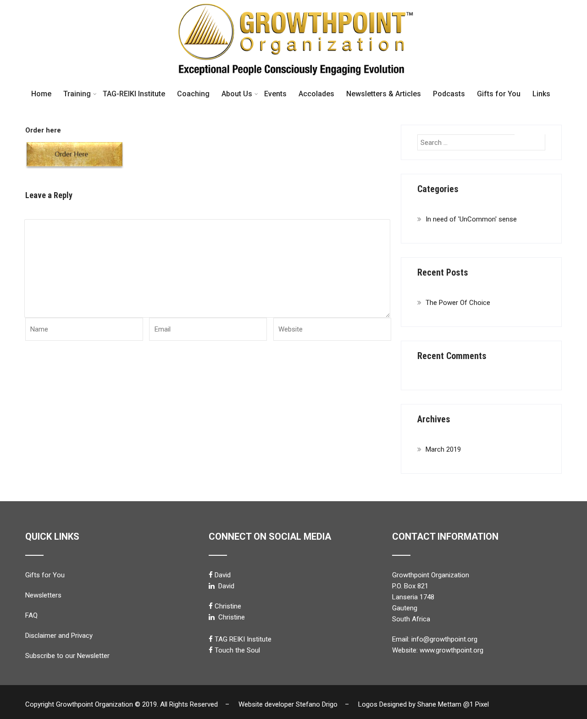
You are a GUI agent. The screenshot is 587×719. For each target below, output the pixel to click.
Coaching (193, 93)
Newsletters (43, 595)
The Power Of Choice (458, 303)
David (223, 575)
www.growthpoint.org (451, 650)
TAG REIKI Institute (243, 639)
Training (77, 93)
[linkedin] (212, 585)
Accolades (316, 93)
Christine (228, 606)
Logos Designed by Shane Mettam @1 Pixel (426, 704)
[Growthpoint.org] (293, 4)
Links (541, 93)
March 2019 (443, 449)
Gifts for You (499, 93)
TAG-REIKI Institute (134, 93)
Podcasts (449, 93)
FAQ (31, 615)
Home (41, 93)
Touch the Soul (237, 650)
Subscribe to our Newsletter (67, 656)
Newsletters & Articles (383, 93)
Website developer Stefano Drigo (288, 704)
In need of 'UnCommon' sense (471, 219)
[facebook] (211, 574)
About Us (237, 93)
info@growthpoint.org (444, 639)
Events (275, 93)
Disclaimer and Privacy (59, 635)
